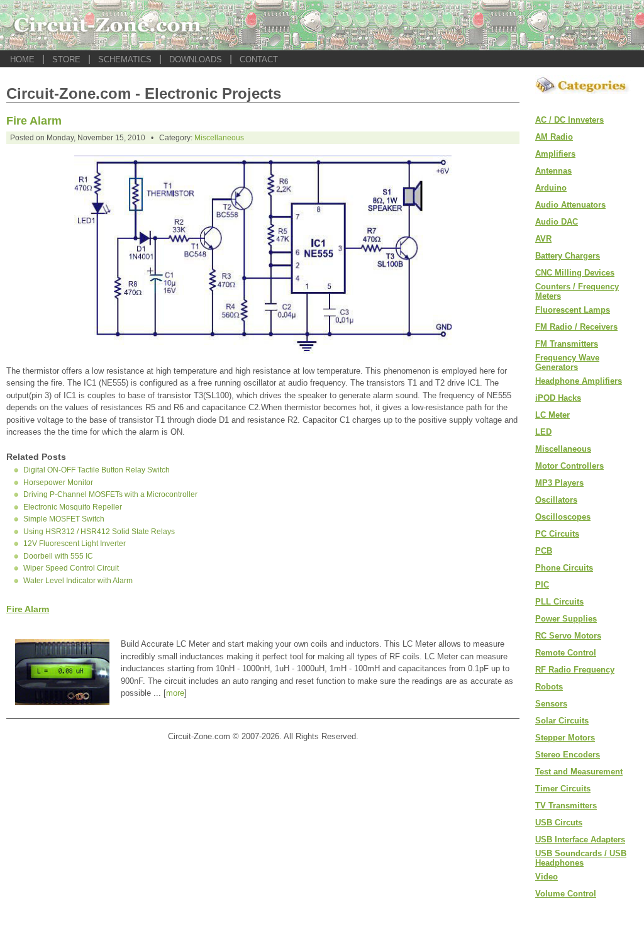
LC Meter (552, 415)
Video (546, 876)
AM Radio (554, 137)
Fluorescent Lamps (572, 310)
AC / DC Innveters (569, 120)
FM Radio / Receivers (576, 327)
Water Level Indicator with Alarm (78, 580)
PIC (542, 584)
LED (543, 432)
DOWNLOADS (195, 59)
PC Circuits (557, 533)
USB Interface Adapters (580, 839)
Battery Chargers (567, 255)
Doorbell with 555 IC (58, 556)
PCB (543, 550)
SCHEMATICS (125, 59)
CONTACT (259, 59)
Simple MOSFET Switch (63, 519)
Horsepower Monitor (58, 482)
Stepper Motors (565, 737)
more (175, 693)
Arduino (551, 188)
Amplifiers (555, 154)
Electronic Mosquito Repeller (72, 507)
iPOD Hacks (558, 398)
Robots (549, 686)
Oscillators (556, 500)
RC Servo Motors (568, 635)
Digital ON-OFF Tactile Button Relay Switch (96, 470)
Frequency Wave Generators (567, 362)
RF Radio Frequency (574, 669)
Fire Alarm (34, 120)
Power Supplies (566, 618)
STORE (66, 59)
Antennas (553, 171)
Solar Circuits (562, 720)
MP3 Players (559, 483)
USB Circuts (558, 822)
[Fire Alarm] (263, 350)
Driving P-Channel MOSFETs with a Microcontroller (110, 494)
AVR (543, 238)
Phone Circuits (564, 567)
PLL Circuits (559, 601)
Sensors (551, 703)
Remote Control (565, 652)
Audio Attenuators (570, 204)
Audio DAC (556, 221)
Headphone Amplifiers (578, 381)
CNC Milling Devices (574, 272)
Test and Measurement (579, 771)
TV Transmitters (566, 805)
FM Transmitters (566, 344)
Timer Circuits (563, 788)
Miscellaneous (219, 137)
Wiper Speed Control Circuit (71, 568)
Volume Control (565, 893)
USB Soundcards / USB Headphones (580, 858)
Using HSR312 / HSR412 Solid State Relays (99, 531)
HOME (22, 59)
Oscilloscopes (563, 517)
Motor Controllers (569, 466)
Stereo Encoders (567, 754)
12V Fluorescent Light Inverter (74, 543)
